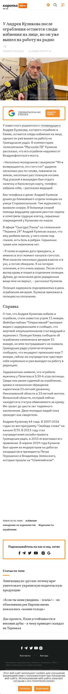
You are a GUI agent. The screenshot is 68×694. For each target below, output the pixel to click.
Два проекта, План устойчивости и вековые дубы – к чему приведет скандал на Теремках (33, 624)
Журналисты (46, 525)
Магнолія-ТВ (34, 147)
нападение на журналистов (19, 525)
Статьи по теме (14, 571)
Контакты (25, 655)
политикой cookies (43, 681)
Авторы (44, 655)
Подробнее (42, 688)
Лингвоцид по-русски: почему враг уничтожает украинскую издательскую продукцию (32, 586)
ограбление (10, 529)
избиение (31, 520)
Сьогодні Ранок (27, 227)
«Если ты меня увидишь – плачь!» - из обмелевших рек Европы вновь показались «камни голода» (31, 605)
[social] (19, 553)
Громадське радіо (15, 348)
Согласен (25, 688)
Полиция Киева (30, 335)
